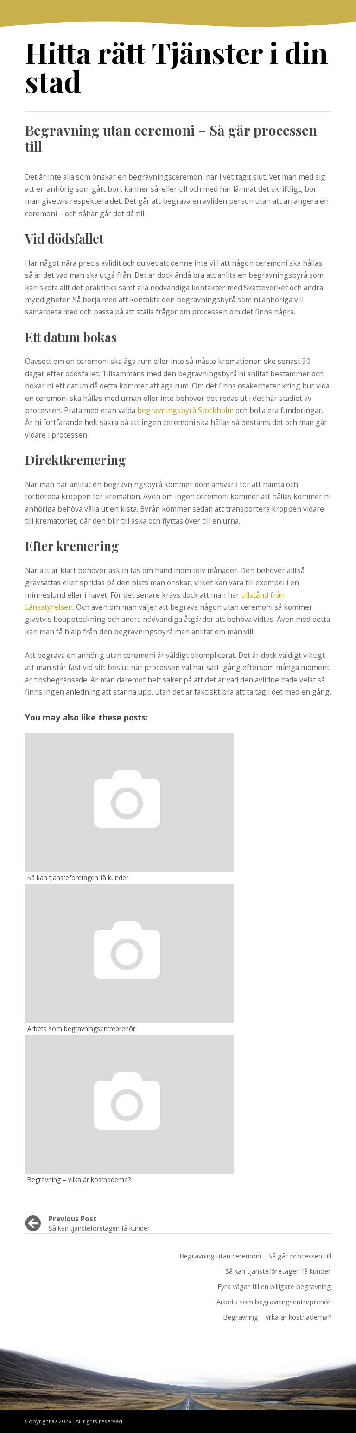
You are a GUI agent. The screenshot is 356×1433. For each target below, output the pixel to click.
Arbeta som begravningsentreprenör (273, 1301)
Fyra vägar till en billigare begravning (274, 1286)
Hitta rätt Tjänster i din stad (176, 66)
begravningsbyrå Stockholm (185, 410)
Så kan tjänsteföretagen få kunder (278, 1271)
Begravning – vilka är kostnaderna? (277, 1316)
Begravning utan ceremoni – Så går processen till (255, 1255)
